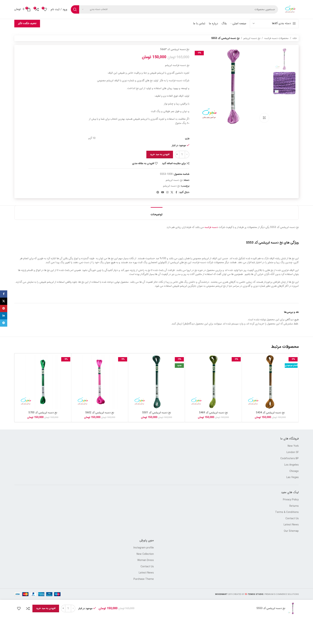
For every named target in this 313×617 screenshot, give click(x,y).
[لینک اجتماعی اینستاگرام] (167, 192)
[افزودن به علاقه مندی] (18, 608)
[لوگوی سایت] (290, 9)
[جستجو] (75, 9)
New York (293, 446)
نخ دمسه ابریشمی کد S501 (156, 413)
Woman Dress (145, 560)
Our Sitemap (291, 531)
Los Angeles (291, 465)
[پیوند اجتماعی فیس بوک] (176, 192)
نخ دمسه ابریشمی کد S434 (270, 413)
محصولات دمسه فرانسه (276, 38)
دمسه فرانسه (211, 227)
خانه (295, 38)
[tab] (156, 212)
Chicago (294, 471)
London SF (293, 452)
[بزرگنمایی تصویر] (264, 117)
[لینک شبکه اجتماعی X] (172, 192)
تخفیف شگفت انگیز (27, 23)
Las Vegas (292, 477)
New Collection (145, 554)
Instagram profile (143, 548)
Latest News (291, 525)
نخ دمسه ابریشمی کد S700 (42, 413)
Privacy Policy (291, 500)
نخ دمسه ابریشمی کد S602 (99, 413)
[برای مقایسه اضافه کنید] (27, 608)
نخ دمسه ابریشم (251, 38)
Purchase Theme (143, 579)
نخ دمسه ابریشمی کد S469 (213, 413)
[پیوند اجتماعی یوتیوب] (162, 192)
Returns (294, 506)
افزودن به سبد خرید (159, 154)
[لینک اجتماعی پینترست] (157, 192)
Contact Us (292, 519)
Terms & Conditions (287, 512)
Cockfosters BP (289, 458)
